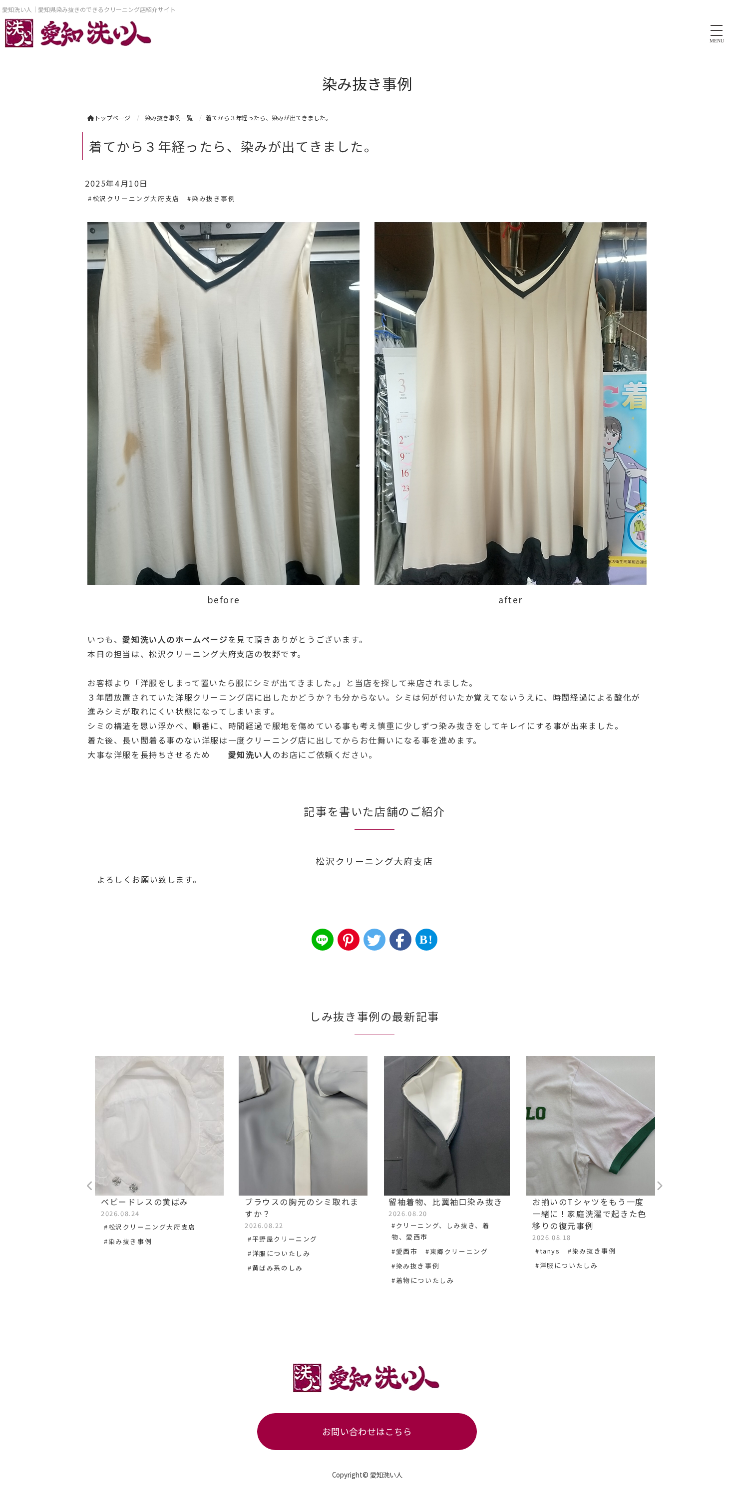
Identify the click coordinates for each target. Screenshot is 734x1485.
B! (426, 939)
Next (659, 1186)
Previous (90, 1186)
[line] (323, 940)
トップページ (112, 117)
